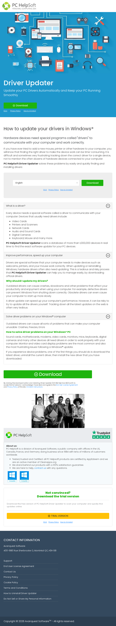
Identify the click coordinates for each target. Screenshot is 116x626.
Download (22, 105)
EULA (5, 111)
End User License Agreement (67, 385)
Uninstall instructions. (34, 387)
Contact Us (10, 571)
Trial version (59, 516)
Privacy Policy (15, 111)
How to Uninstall (30, 111)
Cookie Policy (11, 582)
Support (8, 560)
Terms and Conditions (16, 587)
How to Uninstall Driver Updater (20, 593)
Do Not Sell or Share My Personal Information (27, 598)
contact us (40, 468)
